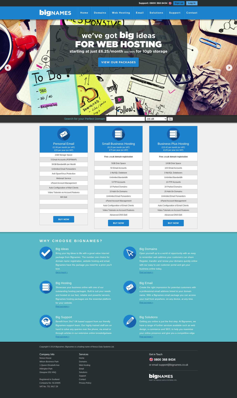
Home (84, 12)
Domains (100, 12)
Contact (192, 12)
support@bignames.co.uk (173, 364)
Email (140, 12)
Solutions (156, 12)
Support (175, 12)
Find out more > (146, 272)
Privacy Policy (85, 383)
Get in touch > (62, 272)
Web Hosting (121, 12)
